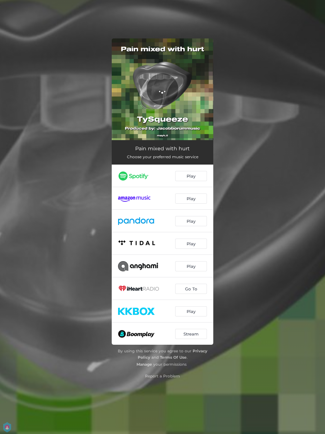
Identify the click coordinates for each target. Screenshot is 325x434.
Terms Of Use (173, 357)
